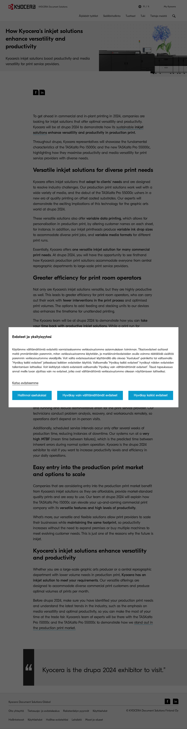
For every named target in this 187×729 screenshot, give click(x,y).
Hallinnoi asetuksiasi (32, 395)
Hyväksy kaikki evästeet (151, 395)
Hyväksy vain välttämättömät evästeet (90, 395)
